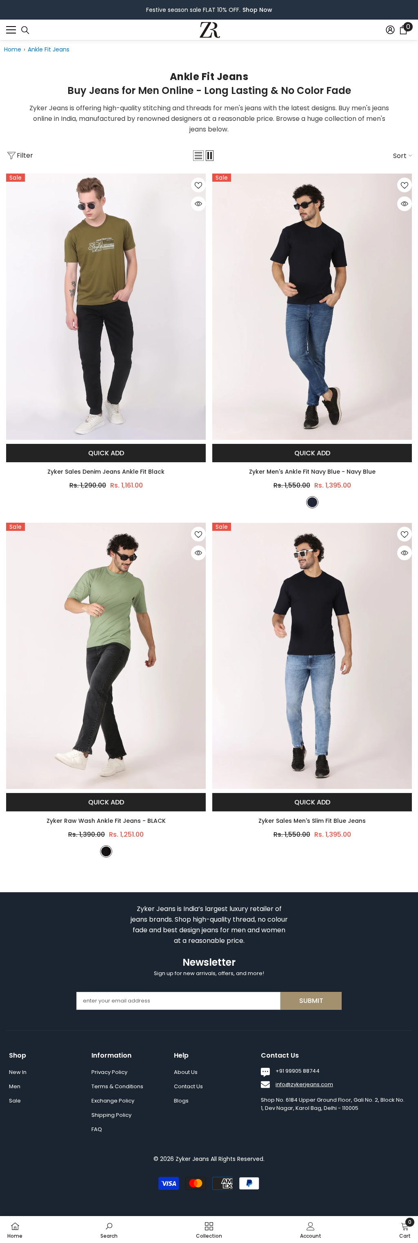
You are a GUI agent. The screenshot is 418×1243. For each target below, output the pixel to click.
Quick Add (106, 453)
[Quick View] (198, 203)
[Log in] (390, 30)
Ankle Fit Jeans (48, 49)
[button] (198, 155)
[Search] (25, 30)
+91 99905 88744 (298, 1071)
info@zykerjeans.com (304, 1084)
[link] (109, 1229)
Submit (311, 1000)
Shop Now (257, 10)
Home (12, 49)
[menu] (11, 30)
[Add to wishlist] (198, 185)
